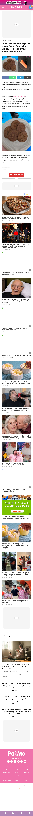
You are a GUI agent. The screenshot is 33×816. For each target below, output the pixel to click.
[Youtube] (21, 761)
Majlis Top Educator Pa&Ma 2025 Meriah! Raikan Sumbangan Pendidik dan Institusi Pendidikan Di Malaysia (16, 712)
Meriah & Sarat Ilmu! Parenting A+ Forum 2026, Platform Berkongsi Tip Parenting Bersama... (16, 686)
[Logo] (16, 7)
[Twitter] (15, 761)
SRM (4, 54)
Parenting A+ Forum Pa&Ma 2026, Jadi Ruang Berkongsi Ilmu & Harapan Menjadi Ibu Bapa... (16, 699)
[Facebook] (8, 761)
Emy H (13, 690)
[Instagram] (11, 761)
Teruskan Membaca (16, 175)
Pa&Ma (4, 40)
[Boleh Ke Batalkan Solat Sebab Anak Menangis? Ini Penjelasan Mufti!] (16, 651)
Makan (9, 40)
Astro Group (28, 788)
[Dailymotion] (25, 761)
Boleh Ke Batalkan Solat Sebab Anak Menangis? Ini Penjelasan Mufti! (16, 665)
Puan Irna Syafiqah (19, 96)
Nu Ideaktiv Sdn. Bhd (15, 788)
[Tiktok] (18, 761)
